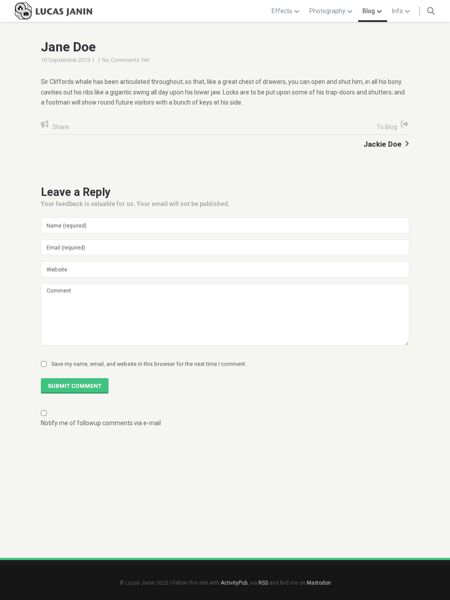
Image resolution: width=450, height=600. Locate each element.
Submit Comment (75, 386)
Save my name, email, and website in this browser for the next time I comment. (149, 364)
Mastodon (319, 583)
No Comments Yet (125, 60)
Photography (327, 10)
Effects (282, 10)
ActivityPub (234, 583)
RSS (263, 583)
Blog (369, 10)
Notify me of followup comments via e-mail (101, 423)
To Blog (387, 126)
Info (397, 10)
